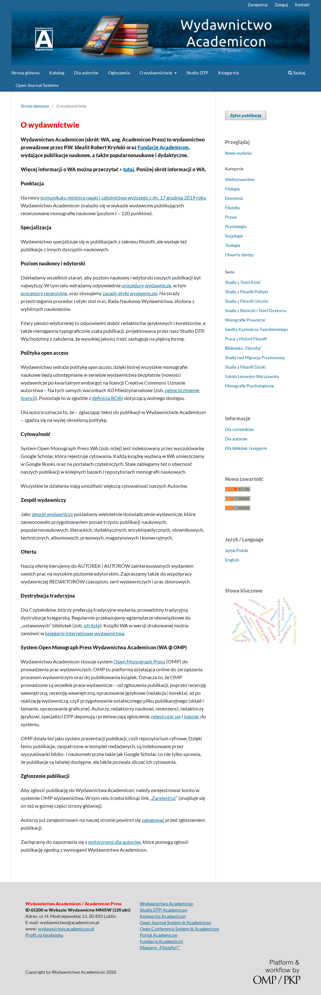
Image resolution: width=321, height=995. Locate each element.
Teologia (232, 245)
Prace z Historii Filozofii (246, 338)
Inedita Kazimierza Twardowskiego (256, 329)
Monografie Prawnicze (245, 319)
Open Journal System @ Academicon (175, 922)
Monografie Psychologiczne (249, 385)
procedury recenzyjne (44, 293)
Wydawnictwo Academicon (166, 903)
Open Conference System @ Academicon (179, 928)
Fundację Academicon (163, 147)
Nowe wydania (238, 153)
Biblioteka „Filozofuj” (243, 348)
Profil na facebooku (44, 935)
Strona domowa (35, 106)
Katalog (56, 72)
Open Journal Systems (37, 85)
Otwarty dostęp (239, 254)
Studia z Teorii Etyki (242, 282)
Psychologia (235, 226)
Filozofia (232, 207)
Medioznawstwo (240, 179)
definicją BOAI (107, 398)
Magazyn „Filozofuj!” (160, 947)
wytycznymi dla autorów (114, 842)
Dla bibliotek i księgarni (246, 448)
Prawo (231, 217)
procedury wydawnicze (146, 285)
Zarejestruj (257, 4)
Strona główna (25, 72)
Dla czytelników (239, 429)
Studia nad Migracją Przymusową (255, 357)
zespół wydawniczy (52, 514)
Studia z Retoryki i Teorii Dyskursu (256, 310)
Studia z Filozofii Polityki (246, 291)
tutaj (128, 169)
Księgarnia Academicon (163, 916)
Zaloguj (281, 4)
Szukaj (298, 72)
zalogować (153, 820)
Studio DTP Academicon (163, 910)
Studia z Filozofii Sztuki (245, 367)
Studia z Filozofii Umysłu (246, 301)
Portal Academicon (158, 935)
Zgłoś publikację (245, 115)
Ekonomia (234, 198)
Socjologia (234, 235)
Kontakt (302, 4)
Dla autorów (86, 72)
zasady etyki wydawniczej (130, 293)
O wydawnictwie (156, 72)
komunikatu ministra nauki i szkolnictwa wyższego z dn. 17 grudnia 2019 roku (123, 197)
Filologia (232, 188)
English (232, 559)
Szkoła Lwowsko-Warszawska (252, 376)
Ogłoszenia (119, 72)
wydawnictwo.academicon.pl (66, 928)
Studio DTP (197, 72)
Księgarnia (228, 72)
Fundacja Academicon (161, 941)
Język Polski (236, 550)
